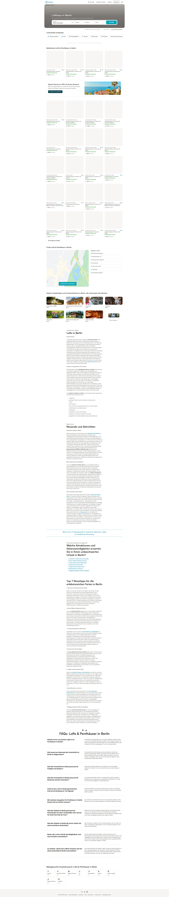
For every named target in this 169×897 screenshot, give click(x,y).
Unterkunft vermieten (100, 2)
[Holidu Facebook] (87, 892)
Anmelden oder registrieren (55, 91)
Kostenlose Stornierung (116, 36)
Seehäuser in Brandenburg (94, 433)
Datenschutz (90, 894)
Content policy (98, 894)
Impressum (81, 894)
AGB (86, 894)
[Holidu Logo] (51, 2)
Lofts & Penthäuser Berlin (116, 29)
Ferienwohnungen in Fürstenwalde (80, 672)
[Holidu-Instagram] (82, 892)
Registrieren (116, 2)
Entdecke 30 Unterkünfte (67, 283)
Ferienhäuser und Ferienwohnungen (92, 29)
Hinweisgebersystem (106, 894)
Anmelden (109, 2)
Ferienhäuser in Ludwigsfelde (90, 631)
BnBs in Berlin (91, 361)
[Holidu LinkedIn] (84, 892)
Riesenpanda (83, 512)
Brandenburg (107, 29)
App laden (92, 2)
